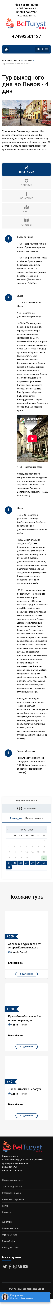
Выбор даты (16, 818)
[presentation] (7, 113)
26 (20, 862)
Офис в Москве (9, 1235)
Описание (26, 198)
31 (9, 867)
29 (38, 862)
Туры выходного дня (12, 1186)
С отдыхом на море (11, 1193)
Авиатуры (7, 1222)
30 (44, 862)
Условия (26, 185)
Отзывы (26, 224)
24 (9, 862)
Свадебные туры (10, 1228)
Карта (26, 211)
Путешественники (34, 818)
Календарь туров (10, 1247)
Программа (26, 172)
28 (32, 862)
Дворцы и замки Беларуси (25, 1089)
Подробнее (26, 974)
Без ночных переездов (13, 1199)
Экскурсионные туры (12, 1180)
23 (44, 857)
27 (26, 862)
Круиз (5, 1206)
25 (15, 862)
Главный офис (9, 1241)
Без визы (6, 1212)
